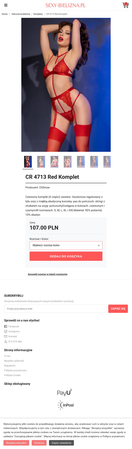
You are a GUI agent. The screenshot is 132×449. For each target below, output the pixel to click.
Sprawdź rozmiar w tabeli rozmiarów (47, 274)
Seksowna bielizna (20, 14)
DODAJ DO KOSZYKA (66, 256)
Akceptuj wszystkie (16, 442)
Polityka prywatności (15, 370)
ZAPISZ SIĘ (118, 308)
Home (5, 14)
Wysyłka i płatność (14, 360)
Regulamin (9, 365)
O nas (7, 356)
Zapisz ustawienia (61, 442)
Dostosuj (39, 442)
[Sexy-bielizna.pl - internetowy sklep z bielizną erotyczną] (63, 4)
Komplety (38, 14)
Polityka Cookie (12, 375)
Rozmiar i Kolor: (39, 239)
